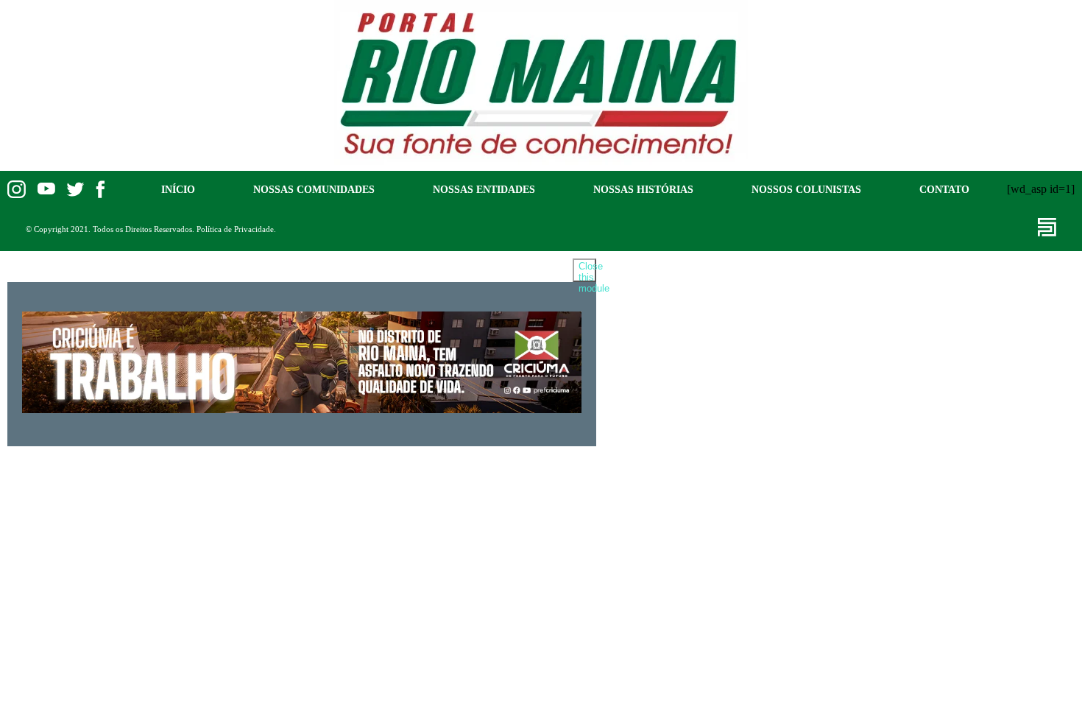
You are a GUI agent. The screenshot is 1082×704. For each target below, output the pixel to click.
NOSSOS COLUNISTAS (806, 189)
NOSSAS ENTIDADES (484, 189)
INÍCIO (178, 189)
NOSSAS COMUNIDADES (314, 189)
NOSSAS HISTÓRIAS (643, 189)
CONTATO (944, 189)
